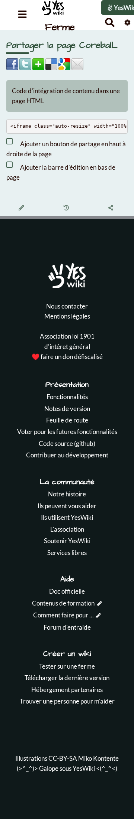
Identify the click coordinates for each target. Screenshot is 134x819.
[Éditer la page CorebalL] (22, 208)
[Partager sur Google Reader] (64, 63)
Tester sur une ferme (67, 666)
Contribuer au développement (67, 455)
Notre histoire (67, 494)
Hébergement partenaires (67, 690)
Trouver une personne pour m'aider (67, 701)
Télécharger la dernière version (67, 678)
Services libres (67, 553)
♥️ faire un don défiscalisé (67, 356)
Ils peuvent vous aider (67, 506)
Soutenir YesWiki (67, 541)
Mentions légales (67, 316)
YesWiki (84, 768)
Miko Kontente (98, 758)
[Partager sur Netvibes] (38, 63)
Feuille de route (67, 420)
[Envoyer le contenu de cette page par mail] (77, 63)
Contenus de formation (63, 603)
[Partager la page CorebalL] (111, 208)
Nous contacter (67, 306)
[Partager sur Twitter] (25, 63)
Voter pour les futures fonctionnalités (67, 431)
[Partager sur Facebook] (12, 63)
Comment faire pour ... (63, 615)
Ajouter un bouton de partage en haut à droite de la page (66, 149)
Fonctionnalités (67, 397)
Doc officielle (67, 591)
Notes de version (67, 408)
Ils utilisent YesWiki (67, 517)
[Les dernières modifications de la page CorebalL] (67, 208)
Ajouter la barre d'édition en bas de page (60, 172)
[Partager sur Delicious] (51, 63)
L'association (67, 529)
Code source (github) (67, 443)
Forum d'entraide (67, 627)
